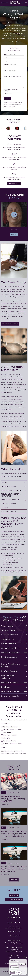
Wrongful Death (9, 739)
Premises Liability (10, 733)
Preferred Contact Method (11, 90)
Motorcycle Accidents (10, 646)
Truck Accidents (8, 629)
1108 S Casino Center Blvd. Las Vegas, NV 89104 (14, 928)
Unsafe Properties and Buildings (10, 663)
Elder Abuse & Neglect (10, 690)
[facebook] (19, 916)
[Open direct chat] (24, 957)
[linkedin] (11, 916)
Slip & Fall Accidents (9, 681)
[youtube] (14, 916)
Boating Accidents (9, 655)
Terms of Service (8, 106)
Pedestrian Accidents (10, 651)
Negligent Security (9, 669)
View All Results (14, 184)
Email (10, 70)
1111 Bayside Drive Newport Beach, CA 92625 (14, 949)
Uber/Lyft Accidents (9, 633)
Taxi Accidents (7, 637)
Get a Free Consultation (14, 898)
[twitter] (17, 916)
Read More (4, 802)
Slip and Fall (8, 731)
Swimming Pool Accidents (8, 675)
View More (14, 878)
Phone (10, 64)
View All (14, 233)
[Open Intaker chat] (11, 975)
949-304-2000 (14, 956)
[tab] (11, 228)
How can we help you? (12, 76)
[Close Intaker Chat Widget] (26, 957)
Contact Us (14, 893)
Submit (7, 98)
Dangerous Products (10, 694)
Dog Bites (5, 685)
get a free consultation (10, 322)
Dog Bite (6, 736)
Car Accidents (7, 624)
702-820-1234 (14, 935)
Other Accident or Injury (12, 742)
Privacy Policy (15, 104)
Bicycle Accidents (8, 642)
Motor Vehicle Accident (12, 728)
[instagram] (8, 916)
